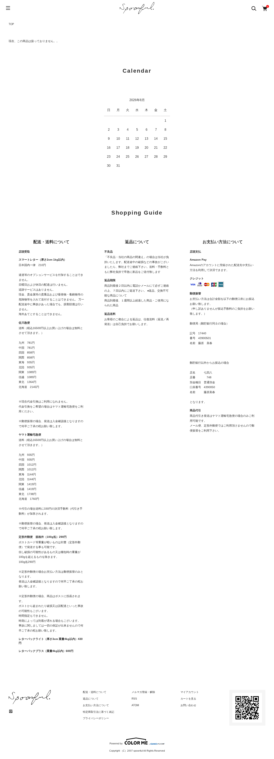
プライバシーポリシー (96, 718)
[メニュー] (8, 8)
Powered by (116, 743)
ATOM (135, 705)
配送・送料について (94, 692)
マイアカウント (190, 692)
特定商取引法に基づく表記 (98, 711)
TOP (11, 24)
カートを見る (188, 698)
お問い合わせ (188, 705)
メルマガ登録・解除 (143, 692)
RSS (134, 698)
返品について (90, 698)
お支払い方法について (96, 705)
